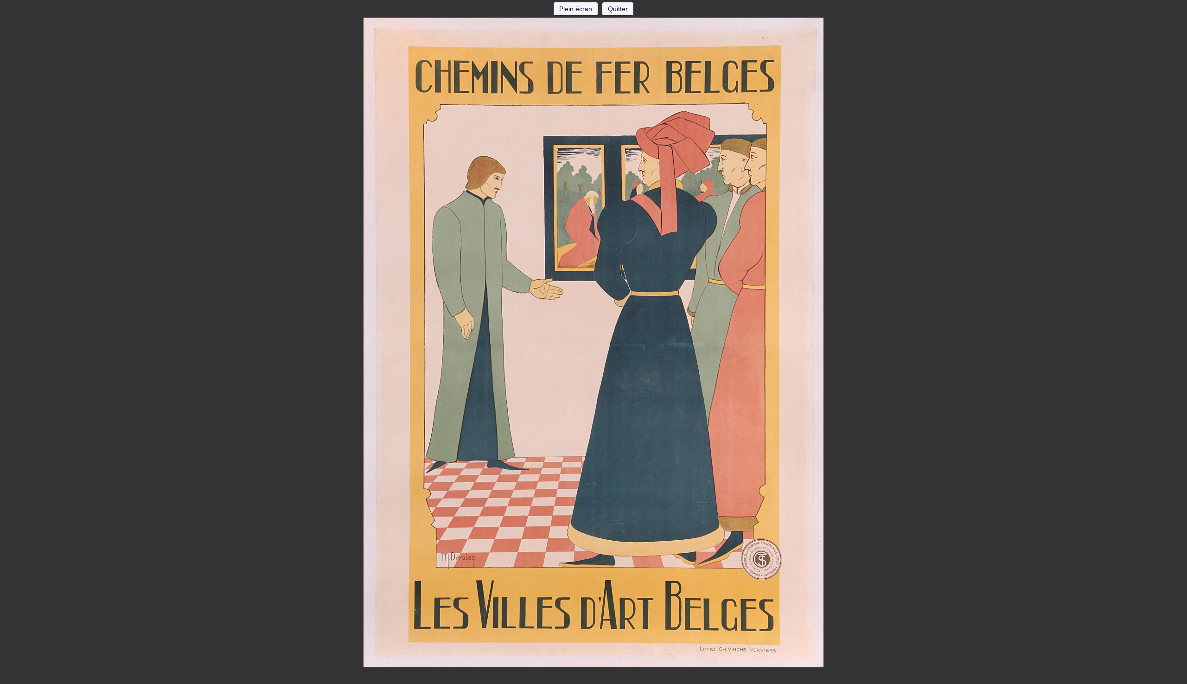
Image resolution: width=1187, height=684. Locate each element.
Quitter (618, 9)
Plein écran (575, 9)
